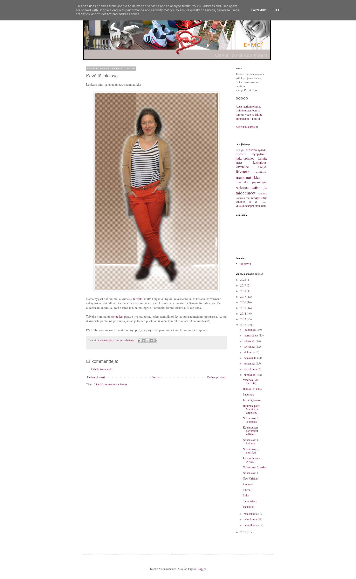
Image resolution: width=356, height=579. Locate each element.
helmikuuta (251, 519)
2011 (243, 532)
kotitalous (260, 162)
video (264, 201)
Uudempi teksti (96, 377)
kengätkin (117, 316)
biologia (240, 150)
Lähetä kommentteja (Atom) (110, 384)
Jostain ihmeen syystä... (251, 460)
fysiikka (262, 150)
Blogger (201, 569)
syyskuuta (250, 346)
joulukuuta (250, 330)
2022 (243, 280)
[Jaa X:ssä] (147, 341)
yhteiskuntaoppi (245, 206)
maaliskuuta (251, 514)
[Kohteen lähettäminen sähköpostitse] (140, 341)
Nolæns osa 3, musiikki (251, 451)
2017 (243, 296)
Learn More (258, 10)
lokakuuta (250, 341)
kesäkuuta (250, 363)
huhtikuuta (250, 375)
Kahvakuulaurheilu (247, 127)
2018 (243, 291)
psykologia (259, 182)
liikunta (242, 171)
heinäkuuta (250, 358)
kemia (262, 158)
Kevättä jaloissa (252, 400)
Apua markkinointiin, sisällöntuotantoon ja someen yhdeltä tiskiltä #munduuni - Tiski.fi (249, 112)
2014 (243, 313)
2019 (243, 285)
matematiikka (104, 340)
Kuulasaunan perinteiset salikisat (250, 430)
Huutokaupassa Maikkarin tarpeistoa (251, 409)
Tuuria (247, 490)
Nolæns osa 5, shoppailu (251, 420)
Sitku (246, 495)
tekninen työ (242, 198)
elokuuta (249, 352)
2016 (243, 302)
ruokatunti (243, 187)
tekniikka (262, 193)
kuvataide (242, 166)
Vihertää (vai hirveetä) (250, 381)
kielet (239, 163)
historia (241, 154)
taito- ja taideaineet (124, 340)
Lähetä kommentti (101, 369)
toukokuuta (251, 369)
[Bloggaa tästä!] (144, 341)
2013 (243, 319)
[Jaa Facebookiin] (151, 341)
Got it (276, 10)
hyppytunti (259, 154)
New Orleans (250, 478)
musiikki (242, 182)
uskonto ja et (246, 202)
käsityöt (262, 167)
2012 (243, 325)
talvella (137, 299)
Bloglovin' (245, 264)
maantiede (260, 172)
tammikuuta (251, 525)
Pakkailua (248, 507)
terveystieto (259, 197)
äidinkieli (260, 206)
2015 (243, 308)
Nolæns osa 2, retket (255, 467)
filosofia (251, 149)
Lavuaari (248, 484)
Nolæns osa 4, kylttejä (251, 441)
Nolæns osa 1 (250, 473)
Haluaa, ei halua (252, 389)
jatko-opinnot (245, 158)
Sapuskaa (248, 394)
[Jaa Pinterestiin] (155, 341)
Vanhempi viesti (216, 377)
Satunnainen (250, 501)
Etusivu (155, 377)
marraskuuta (251, 335)
